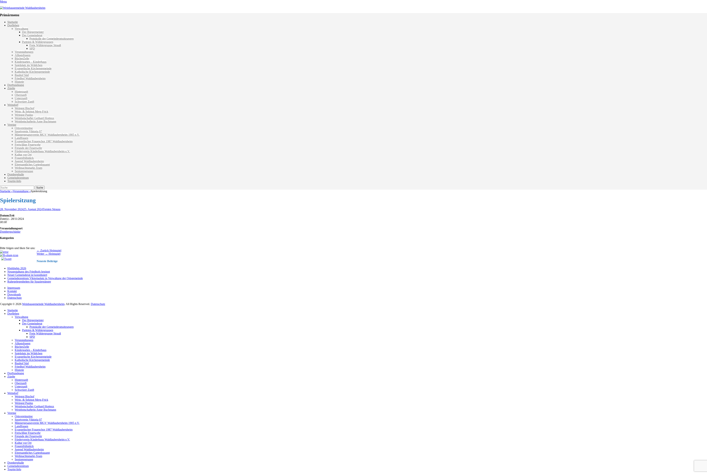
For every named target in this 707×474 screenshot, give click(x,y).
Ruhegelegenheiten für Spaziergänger (29, 281)
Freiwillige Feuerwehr (28, 144)
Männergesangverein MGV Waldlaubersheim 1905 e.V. (47, 134)
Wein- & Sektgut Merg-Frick (31, 111)
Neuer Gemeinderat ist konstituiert (27, 274)
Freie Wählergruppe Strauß (45, 45)
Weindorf (12, 104)
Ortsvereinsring (24, 128)
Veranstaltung (22, 191)
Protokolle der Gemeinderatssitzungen (51, 38)
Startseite (12, 22)
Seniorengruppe (24, 171)
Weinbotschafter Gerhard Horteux (34, 118)
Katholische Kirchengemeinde (32, 71)
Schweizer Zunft (24, 101)
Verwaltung (21, 28)
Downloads (14, 294)
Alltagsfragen (22, 55)
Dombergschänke (10, 231)
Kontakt (12, 291)
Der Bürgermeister (33, 32)
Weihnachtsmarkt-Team (28, 167)
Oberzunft (21, 94)
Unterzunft (21, 98)
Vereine (11, 124)
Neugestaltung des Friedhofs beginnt (28, 271)
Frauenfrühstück (24, 157)
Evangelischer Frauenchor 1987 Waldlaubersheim (44, 141)
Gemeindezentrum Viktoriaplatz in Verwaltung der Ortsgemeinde (45, 278)
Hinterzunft (21, 91)
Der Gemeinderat (32, 35)
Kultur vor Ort (23, 154)
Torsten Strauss (51, 209)
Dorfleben (13, 25)
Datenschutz (14, 297)
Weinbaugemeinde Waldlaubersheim (43, 304)
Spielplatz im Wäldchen (28, 65)
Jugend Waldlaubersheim (29, 161)
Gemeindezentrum (18, 177)
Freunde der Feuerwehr (28, 147)
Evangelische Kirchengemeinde (33, 68)
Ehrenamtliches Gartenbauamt (32, 164)
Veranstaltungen (24, 51)
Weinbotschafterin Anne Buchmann (35, 121)
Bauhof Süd (22, 75)
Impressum (13, 287)
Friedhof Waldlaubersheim (30, 78)
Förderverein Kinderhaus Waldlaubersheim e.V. (42, 151)
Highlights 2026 (16, 268)
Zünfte (11, 88)
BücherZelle (22, 58)
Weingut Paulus (24, 114)
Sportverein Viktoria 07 (28, 131)
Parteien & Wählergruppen (37, 41)
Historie (19, 81)
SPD (32, 48)
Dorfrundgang (15, 85)
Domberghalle (15, 174)
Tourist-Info (14, 181)
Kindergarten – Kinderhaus (30, 61)
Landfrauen (21, 138)
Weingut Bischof (24, 108)
